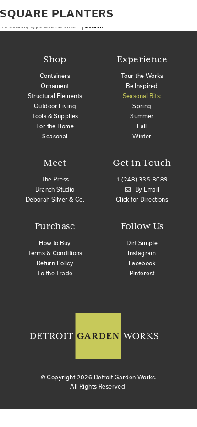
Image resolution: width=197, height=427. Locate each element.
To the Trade (54, 273)
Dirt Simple (142, 243)
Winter (142, 136)
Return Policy (55, 263)
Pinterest (142, 273)
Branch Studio (54, 189)
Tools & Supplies (55, 116)
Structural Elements (55, 96)
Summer (142, 116)
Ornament (55, 85)
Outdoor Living (55, 106)
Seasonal (54, 136)
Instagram (142, 253)
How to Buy (55, 243)
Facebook (142, 263)
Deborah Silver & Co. (55, 199)
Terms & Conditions (54, 253)
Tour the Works (142, 75)
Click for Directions (142, 199)
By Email (147, 189)
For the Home (55, 126)
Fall (142, 126)
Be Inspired (142, 85)
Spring (142, 106)
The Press (55, 179)
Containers (55, 75)
